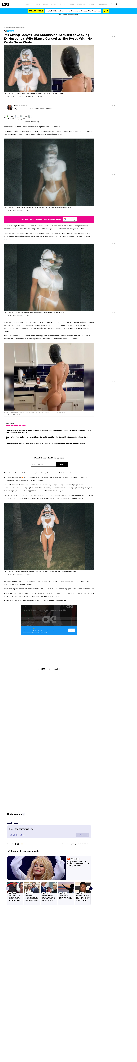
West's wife (35, 134)
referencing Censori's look (54, 336)
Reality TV (29, 4)
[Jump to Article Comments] (5, 116)
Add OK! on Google (33, 122)
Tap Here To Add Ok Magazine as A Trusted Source (41, 219)
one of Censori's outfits (34, 328)
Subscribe (103, 4)
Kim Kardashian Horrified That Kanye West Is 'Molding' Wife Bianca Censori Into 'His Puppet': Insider (45, 443)
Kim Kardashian (19, 28)
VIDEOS (71, 4)
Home (6, 28)
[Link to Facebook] (111, 4)
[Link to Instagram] (115, 4)
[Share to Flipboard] (23, 116)
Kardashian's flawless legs (25, 236)
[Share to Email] (30, 116)
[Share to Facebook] (10, 116)
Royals (53, 4)
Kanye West (8, 127)
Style (45, 4)
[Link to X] (120, 4)
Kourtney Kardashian (34, 589)
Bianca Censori (47, 134)
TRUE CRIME (81, 4)
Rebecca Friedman (20, 106)
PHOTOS (62, 4)
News (11, 28)
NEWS (38, 4)
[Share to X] (17, 116)
